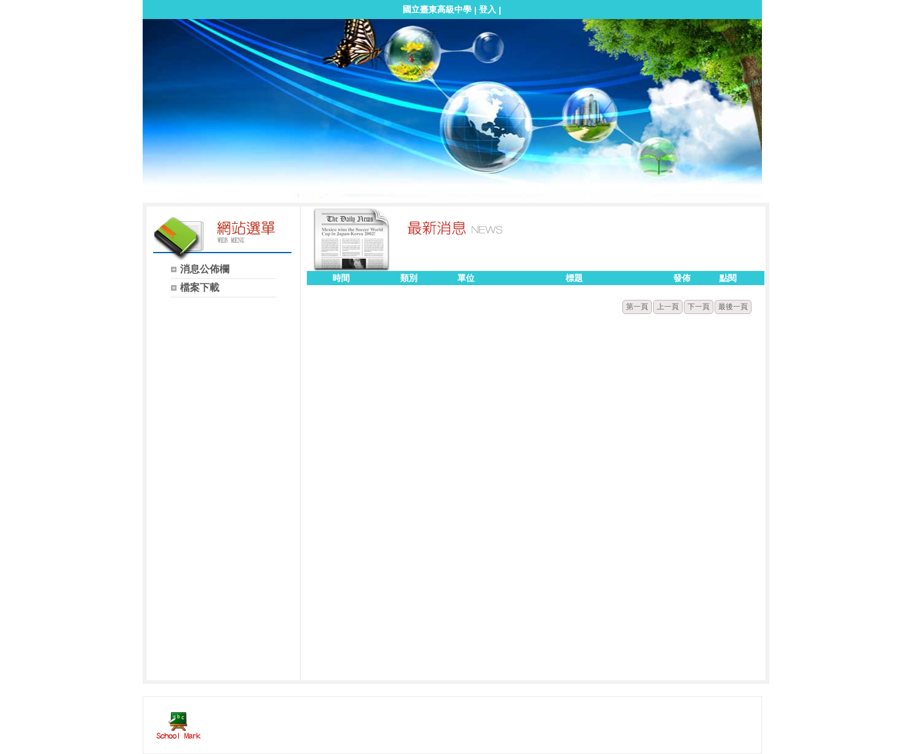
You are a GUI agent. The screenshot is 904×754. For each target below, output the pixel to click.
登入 (487, 9)
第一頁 (637, 306)
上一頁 (668, 306)
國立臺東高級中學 (437, 9)
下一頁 (699, 306)
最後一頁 (733, 306)
